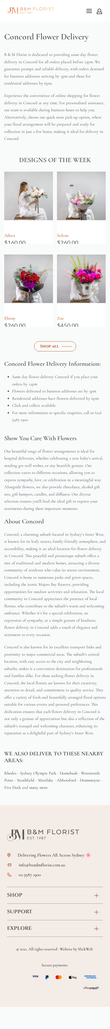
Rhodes (10, 773)
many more (38, 787)
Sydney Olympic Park (38, 773)
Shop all (49, 346)
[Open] (89, 11)
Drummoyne (90, 780)
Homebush (68, 773)
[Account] (99, 11)
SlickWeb (85, 949)
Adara (9, 235)
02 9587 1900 (30, 875)
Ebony (10, 318)
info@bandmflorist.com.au (42, 865)
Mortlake (45, 780)
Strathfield (25, 780)
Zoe (60, 318)
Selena (63, 235)
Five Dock (12, 787)
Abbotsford (66, 780)
